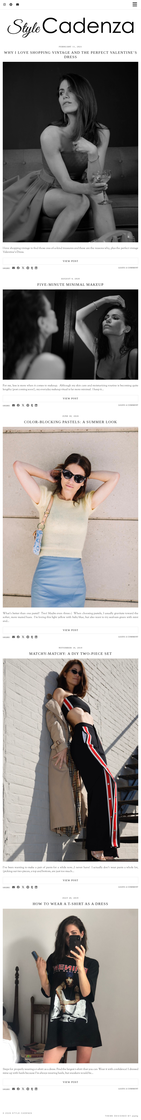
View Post (70, 261)
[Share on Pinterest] (28, 268)
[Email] (17, 4)
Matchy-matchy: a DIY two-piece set (70, 654)
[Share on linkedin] (36, 268)
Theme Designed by (121, 1116)
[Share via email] (13, 268)
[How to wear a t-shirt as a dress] (70, 1063)
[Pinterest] (11, 4)
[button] (136, 5)
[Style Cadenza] (70, 19)
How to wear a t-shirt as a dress (70, 904)
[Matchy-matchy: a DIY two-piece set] (70, 861)
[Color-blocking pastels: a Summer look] (70, 607)
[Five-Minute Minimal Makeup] (70, 379)
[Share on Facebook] (18, 268)
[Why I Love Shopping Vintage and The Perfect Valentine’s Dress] (70, 242)
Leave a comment (128, 268)
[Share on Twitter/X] (23, 268)
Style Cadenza (22, 1113)
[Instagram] (4, 4)
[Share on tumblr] (32, 268)
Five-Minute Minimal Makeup (70, 284)
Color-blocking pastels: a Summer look (70, 422)
